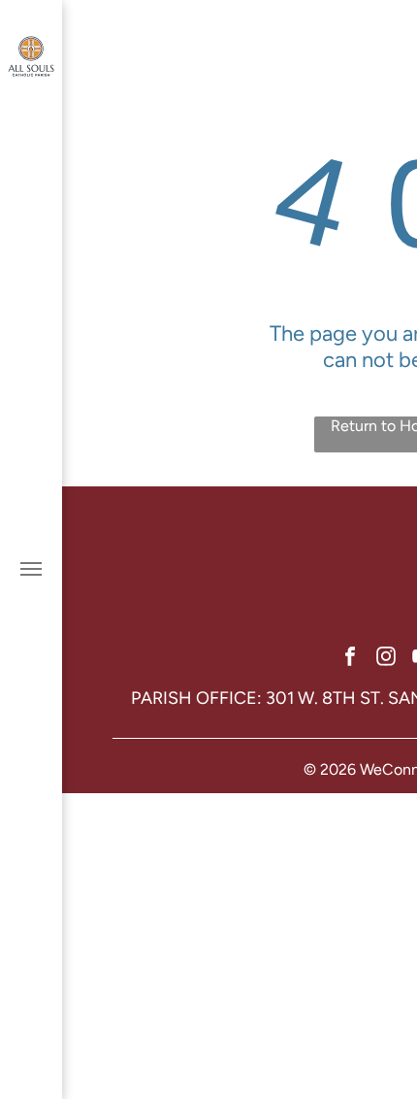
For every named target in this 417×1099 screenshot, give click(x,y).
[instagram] (386, 659)
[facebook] (350, 659)
